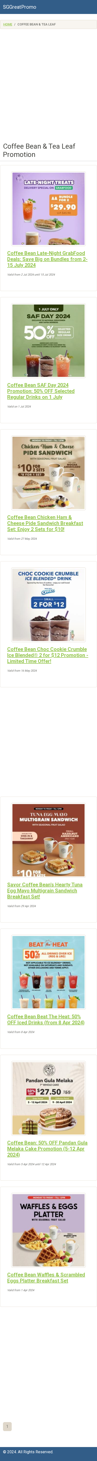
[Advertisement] (48, 87)
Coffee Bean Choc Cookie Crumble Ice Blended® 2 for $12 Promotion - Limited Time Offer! (47, 655)
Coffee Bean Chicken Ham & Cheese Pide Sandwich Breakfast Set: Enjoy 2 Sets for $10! (45, 523)
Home (7, 24)
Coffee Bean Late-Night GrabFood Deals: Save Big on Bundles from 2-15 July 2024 (47, 259)
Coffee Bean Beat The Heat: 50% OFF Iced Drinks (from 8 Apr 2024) (46, 1020)
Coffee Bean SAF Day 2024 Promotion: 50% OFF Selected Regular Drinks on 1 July (41, 391)
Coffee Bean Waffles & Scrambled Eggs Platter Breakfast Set (46, 1278)
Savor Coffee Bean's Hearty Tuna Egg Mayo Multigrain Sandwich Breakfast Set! (45, 891)
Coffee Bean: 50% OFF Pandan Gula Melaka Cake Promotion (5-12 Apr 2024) (47, 1149)
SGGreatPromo (19, 7)
